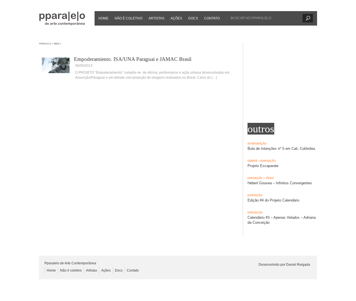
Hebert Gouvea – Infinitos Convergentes (280, 183)
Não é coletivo (128, 18)
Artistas (156, 18)
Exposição (268, 161)
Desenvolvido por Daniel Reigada (284, 265)
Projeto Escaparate (263, 166)
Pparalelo (45, 44)
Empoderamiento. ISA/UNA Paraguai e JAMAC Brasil (132, 59)
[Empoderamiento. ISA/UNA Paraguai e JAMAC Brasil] (56, 72)
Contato (212, 18)
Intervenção (257, 143)
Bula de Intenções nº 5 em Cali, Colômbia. (282, 148)
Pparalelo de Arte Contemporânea (62, 18)
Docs (193, 18)
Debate (253, 161)
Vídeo (270, 178)
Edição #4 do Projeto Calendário (273, 200)
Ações (176, 18)
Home (103, 18)
